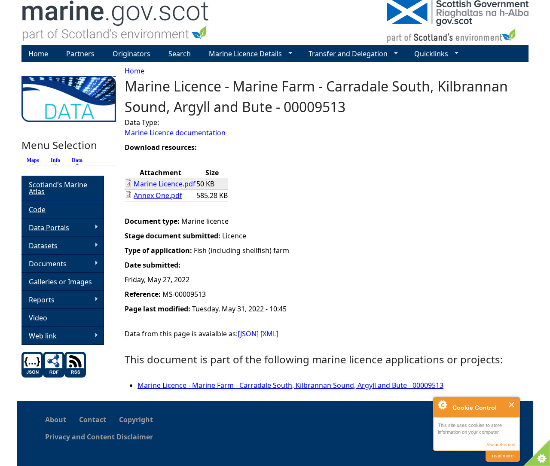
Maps (33, 160)
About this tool (500, 444)
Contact (92, 419)
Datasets (39, 246)
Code (37, 209)
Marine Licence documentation (175, 132)
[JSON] (248, 333)
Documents (44, 264)
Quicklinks (427, 54)
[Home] (115, 22)
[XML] (269, 333)
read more (502, 455)
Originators (131, 53)
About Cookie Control (442, 404)
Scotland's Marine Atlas (58, 188)
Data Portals (45, 228)
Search (179, 53)
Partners (80, 53)
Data (79, 160)
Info (55, 160)
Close (512, 405)
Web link (39, 336)
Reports (38, 300)
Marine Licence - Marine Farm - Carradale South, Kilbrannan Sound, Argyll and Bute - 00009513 (290, 385)
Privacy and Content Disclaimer (99, 437)
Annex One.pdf (158, 195)
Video (38, 318)
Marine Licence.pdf (165, 184)
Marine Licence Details (242, 54)
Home (134, 71)
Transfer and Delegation (345, 54)
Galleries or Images (60, 281)
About (55, 419)
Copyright (136, 419)
